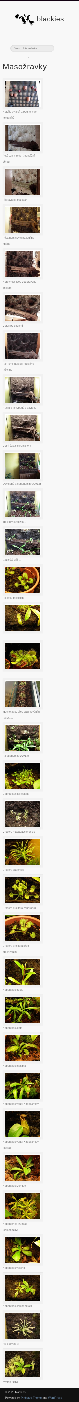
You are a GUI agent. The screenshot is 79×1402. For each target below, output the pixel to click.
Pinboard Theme (31, 1397)
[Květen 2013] (23, 1378)
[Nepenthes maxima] (23, 1062)
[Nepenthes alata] (23, 1024)
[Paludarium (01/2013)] (23, 752)
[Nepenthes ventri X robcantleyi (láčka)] (23, 1138)
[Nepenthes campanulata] (23, 1302)
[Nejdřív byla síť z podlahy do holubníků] (23, 108)
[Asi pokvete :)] (23, 1340)
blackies (50, 19)
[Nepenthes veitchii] (23, 1264)
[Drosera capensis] (23, 866)
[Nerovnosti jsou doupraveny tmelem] (23, 278)
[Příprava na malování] (23, 196)
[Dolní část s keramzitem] (23, 442)
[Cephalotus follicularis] (23, 790)
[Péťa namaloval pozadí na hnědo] (23, 234)
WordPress (55, 1397)
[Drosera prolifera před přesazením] (23, 942)
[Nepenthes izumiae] (23, 1182)
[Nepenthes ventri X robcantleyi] (23, 1100)
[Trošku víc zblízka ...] (23, 518)
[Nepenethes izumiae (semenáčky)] (23, 1220)
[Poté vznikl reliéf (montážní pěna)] (23, 152)
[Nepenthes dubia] (23, 986)
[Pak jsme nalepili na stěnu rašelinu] (23, 360)
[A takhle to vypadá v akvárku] (23, 404)
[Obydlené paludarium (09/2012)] (23, 480)
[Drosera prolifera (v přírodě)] (23, 904)
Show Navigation (63, 38)
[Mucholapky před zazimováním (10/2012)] (23, 708)
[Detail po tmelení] (23, 322)
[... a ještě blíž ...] (23, 556)
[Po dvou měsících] (23, 594)
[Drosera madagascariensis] (23, 828)
